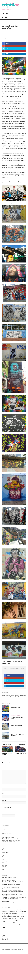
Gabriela (4, 887)
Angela (3, 894)
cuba (7, 913)
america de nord (6, 909)
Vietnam (21, 925)
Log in (3, 935)
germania (14, 913)
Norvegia (7, 918)
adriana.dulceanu (5, 891)
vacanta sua (9, 924)
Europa (17, 715)
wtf (2, 870)
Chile (20, 911)
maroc (13, 916)
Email (3, 793)
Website (4, 800)
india (21, 913)
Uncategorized (5, 868)
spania (8, 921)
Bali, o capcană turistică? (11, 877)
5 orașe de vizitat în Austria (7, 754)
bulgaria (13, 911)
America (3, 849)
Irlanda (24, 913)
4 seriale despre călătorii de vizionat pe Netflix (11, 840)
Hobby (20, 715)
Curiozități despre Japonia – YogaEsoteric (10, 881)
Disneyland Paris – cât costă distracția (13, 890)
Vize (3, 869)
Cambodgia (17, 911)
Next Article (22, 744)
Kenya (11, 916)
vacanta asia (7, 922)
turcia (3, 922)
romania (21, 918)
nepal (20, 916)
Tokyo (23, 921)
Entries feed (4, 936)
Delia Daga (4, 902)
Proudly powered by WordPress (9, 949)
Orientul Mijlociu (5, 861)
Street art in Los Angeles (16, 707)
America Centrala (5, 851)
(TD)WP (12, 950)
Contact (3, 829)
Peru (10, 918)
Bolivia (9, 911)
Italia (3, 916)
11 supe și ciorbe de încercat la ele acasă (10, 836)
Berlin (7, 911)
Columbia (23, 911)
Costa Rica (4, 913)
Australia (14, 715)
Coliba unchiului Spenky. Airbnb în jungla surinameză (12, 838)
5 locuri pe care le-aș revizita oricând (17, 718)
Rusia (3, 862)
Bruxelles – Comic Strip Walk (16, 725)
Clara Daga (4, 900)
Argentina (22, 909)
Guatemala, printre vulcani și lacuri (14, 888)
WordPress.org (5, 939)
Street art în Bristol (21, 753)
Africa (3, 848)
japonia (7, 916)
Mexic (17, 916)
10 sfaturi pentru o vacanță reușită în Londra (10, 841)
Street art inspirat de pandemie (8, 837)
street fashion (4, 865)
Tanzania (4, 866)
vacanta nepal (19, 922)
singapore (4, 921)
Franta (10, 913)
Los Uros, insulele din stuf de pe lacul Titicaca (17, 735)
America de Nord (5, 852)
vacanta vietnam (15, 924)
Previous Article (7, 744)
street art (20, 668)
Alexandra (4, 884)
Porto (12, 918)
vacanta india (12, 922)
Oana (6, 692)
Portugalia (17, 918)
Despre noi (4, 828)
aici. (8, 177)
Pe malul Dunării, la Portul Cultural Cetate (16, 902)
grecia (18, 913)
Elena (3, 898)
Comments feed (5, 938)
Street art (12, 921)
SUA (16, 921)
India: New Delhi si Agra (10, 878)
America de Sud (15, 668)
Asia (11, 715)
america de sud (14, 909)
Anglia (18, 909)
